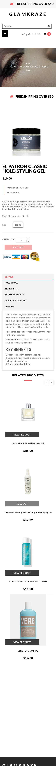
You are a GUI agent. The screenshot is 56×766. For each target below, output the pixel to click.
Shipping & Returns (16, 300)
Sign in (27, 34)
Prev (46, 382)
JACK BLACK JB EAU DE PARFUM (28, 443)
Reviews (9, 306)
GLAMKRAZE (28, 14)
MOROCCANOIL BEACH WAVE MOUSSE (28, 581)
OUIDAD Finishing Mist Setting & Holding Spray (28, 512)
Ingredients (12, 289)
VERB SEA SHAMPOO (28, 651)
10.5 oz (18, 225)
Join (39, 34)
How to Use (11, 283)
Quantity (8, 239)
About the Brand (15, 295)
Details (9, 277)
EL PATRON (22, 187)
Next (51, 382)
